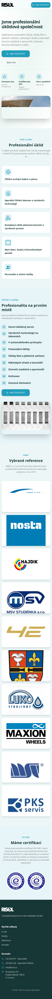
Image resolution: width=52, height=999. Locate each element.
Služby (4, 936)
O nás (4, 931)
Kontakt (5, 944)
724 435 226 (10, 963)
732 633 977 (10, 958)
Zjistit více (11, 62)
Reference (6, 940)
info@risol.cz (11, 967)
